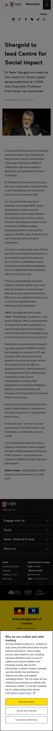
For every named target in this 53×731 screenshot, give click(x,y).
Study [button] (7, 530)
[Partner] (31, 4)
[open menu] (6, 4)
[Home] (16, 5)
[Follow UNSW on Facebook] (25, 19)
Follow (43, 14)
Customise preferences (26, 720)
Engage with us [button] (14, 520)
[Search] (47, 4)
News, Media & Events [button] (19, 539)
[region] (26, 681)
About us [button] (10, 548)
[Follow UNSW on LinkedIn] (13, 19)
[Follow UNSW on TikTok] (38, 19)
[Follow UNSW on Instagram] (19, 19)
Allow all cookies (26, 702)
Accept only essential (26, 711)
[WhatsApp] (44, 19)
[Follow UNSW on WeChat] (32, 19)
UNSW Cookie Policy (23, 693)
